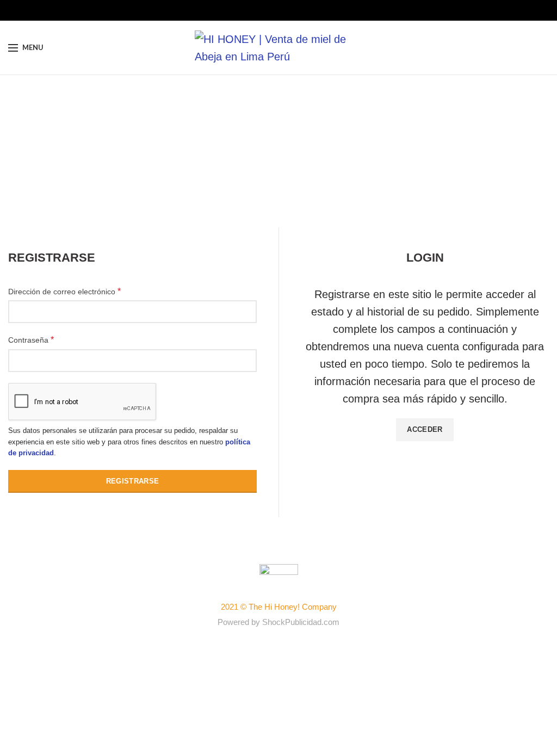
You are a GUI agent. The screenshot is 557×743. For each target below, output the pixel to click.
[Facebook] (261, 10)
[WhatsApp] (295, 10)
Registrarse (132, 481)
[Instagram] (278, 10)
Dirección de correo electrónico (64, 291)
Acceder (424, 429)
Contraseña (31, 339)
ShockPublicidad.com (300, 622)
